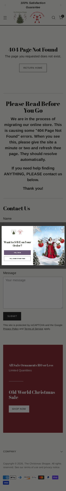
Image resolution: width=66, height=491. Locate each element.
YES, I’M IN (17, 252)
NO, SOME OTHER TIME (17, 258)
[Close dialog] (62, 228)
